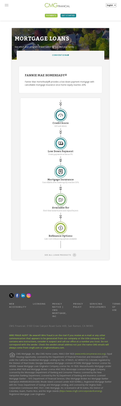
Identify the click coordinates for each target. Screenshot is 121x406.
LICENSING (39, 303)
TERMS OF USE (116, 306)
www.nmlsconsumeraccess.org (90, 353)
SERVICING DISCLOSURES (98, 305)
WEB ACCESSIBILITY (17, 305)
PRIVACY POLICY (78, 305)
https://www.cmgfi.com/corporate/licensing (80, 391)
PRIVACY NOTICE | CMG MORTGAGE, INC (59, 310)
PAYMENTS (51, 15)
